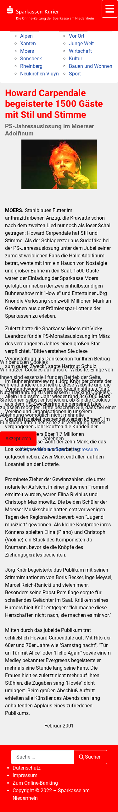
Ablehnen (53, 439)
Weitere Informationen (44, 450)
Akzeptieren (18, 439)
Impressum (85, 450)
